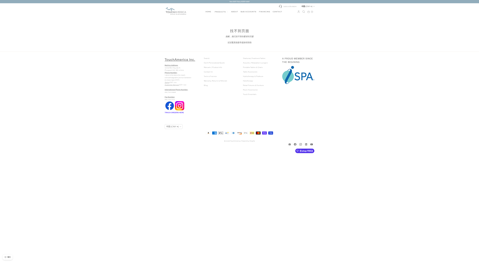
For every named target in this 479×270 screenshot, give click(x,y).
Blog (206, 85)
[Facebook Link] (170, 110)
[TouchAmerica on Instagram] (300, 144)
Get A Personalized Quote (214, 63)
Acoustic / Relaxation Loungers (255, 63)
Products (220, 12)
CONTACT (277, 11)
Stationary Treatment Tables (254, 58)
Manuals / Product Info (213, 67)
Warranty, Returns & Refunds (215, 81)
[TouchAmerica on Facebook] (295, 144)
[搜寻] (303, 11)
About (234, 11)
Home (208, 11)
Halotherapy (248, 81)
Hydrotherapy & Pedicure (253, 76)
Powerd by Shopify (248, 141)
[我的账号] (298, 11)
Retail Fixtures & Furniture (253, 85)
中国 (306, 6)
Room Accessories (250, 90)
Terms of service (210, 76)
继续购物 (247, 42)
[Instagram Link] (180, 110)
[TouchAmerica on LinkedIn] (306, 144)
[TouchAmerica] (176, 11)
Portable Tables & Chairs (253, 67)
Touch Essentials (249, 94)
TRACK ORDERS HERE (174, 112)
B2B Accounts (248, 11)
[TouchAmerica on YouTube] (311, 144)
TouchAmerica (235, 141)
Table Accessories (250, 72)
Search (207, 58)
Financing (264, 11)
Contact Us (208, 72)
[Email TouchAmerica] (289, 144)
